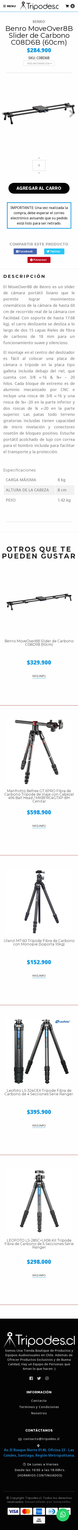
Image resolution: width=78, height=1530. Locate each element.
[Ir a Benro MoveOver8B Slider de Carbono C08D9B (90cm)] (39, 602)
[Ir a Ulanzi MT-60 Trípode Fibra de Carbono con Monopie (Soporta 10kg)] (39, 901)
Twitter (54, 251)
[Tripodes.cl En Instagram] (47, 1378)
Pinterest (40, 260)
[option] (39, 113)
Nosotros (39, 1413)
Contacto (39, 1400)
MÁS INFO (39, 676)
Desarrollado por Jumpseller (47, 1501)
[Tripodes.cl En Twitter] (39, 1378)
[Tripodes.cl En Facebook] (31, 1378)
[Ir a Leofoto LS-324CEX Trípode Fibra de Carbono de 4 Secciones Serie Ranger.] (39, 1051)
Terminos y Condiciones (39, 1406)
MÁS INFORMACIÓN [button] (38, 63)
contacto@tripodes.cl (41, 1439)
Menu (11, 6)
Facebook (26, 251)
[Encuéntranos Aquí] (39, 1445)
